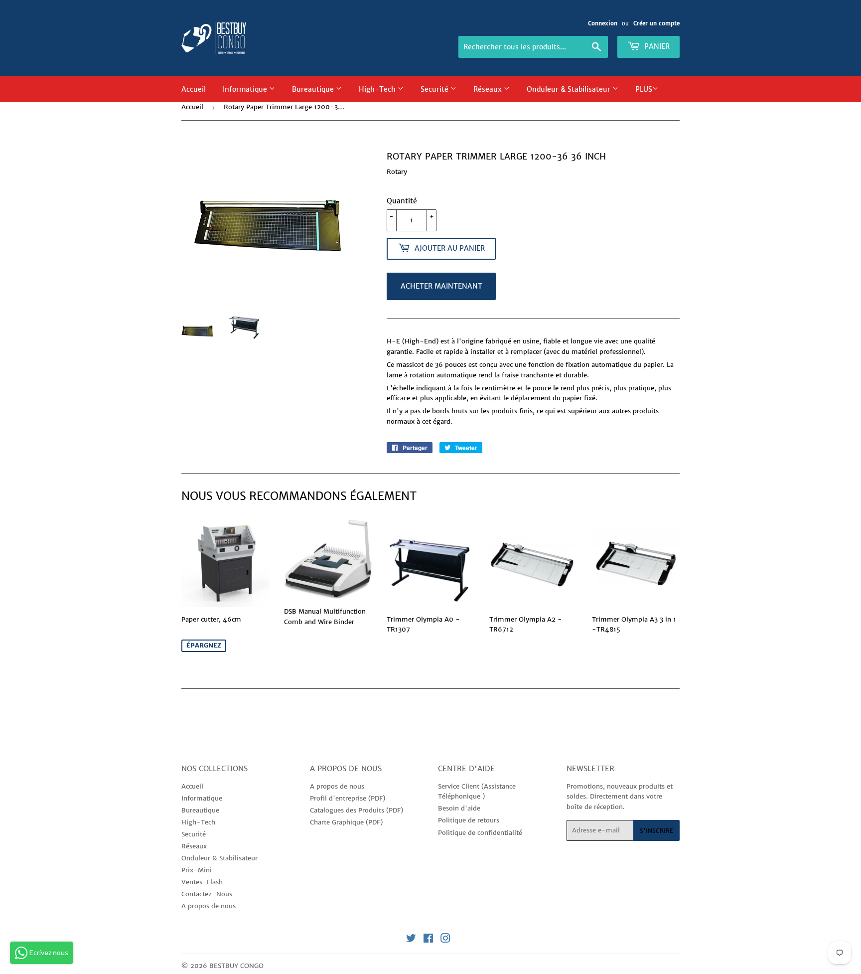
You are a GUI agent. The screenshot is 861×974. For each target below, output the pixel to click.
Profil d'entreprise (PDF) (347, 798)
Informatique (246, 89)
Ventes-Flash (202, 882)
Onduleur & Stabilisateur (569, 89)
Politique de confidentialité (480, 832)
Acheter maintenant (441, 286)
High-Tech (378, 89)
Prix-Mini (196, 870)
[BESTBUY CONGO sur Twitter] (411, 940)
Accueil (193, 89)
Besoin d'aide (459, 808)
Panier (656, 46)
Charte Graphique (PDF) (346, 822)
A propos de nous (208, 906)
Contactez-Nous (206, 894)
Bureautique (314, 89)
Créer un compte (656, 23)
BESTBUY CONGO (236, 966)
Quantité (402, 200)
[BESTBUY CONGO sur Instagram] (445, 940)
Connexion (602, 23)
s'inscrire (656, 830)
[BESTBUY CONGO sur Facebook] (428, 940)
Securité (435, 89)
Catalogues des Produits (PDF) (356, 810)
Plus (643, 89)
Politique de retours (468, 820)
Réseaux (488, 89)
